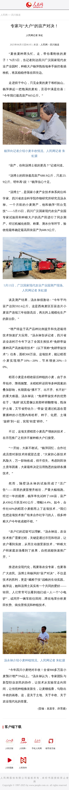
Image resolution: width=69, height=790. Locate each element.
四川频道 (16, 15)
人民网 (4, 15)
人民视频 (9, 768)
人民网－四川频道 (50, 44)
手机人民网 (37, 748)
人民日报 (9, 748)
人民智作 (23, 768)
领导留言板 (50, 748)
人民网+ (22, 748)
